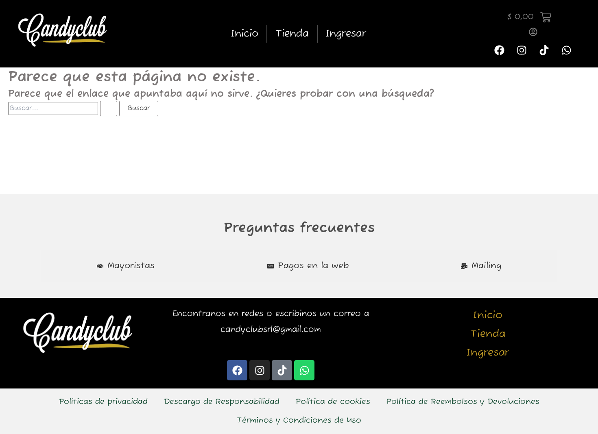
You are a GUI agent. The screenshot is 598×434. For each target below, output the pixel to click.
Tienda (292, 34)
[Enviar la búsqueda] (108, 108)
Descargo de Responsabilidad (221, 402)
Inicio (244, 34)
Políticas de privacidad (103, 402)
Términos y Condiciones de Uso (299, 420)
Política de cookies (333, 402)
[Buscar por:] (63, 108)
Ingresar (346, 34)
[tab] (126, 266)
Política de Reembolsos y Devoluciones (462, 402)
